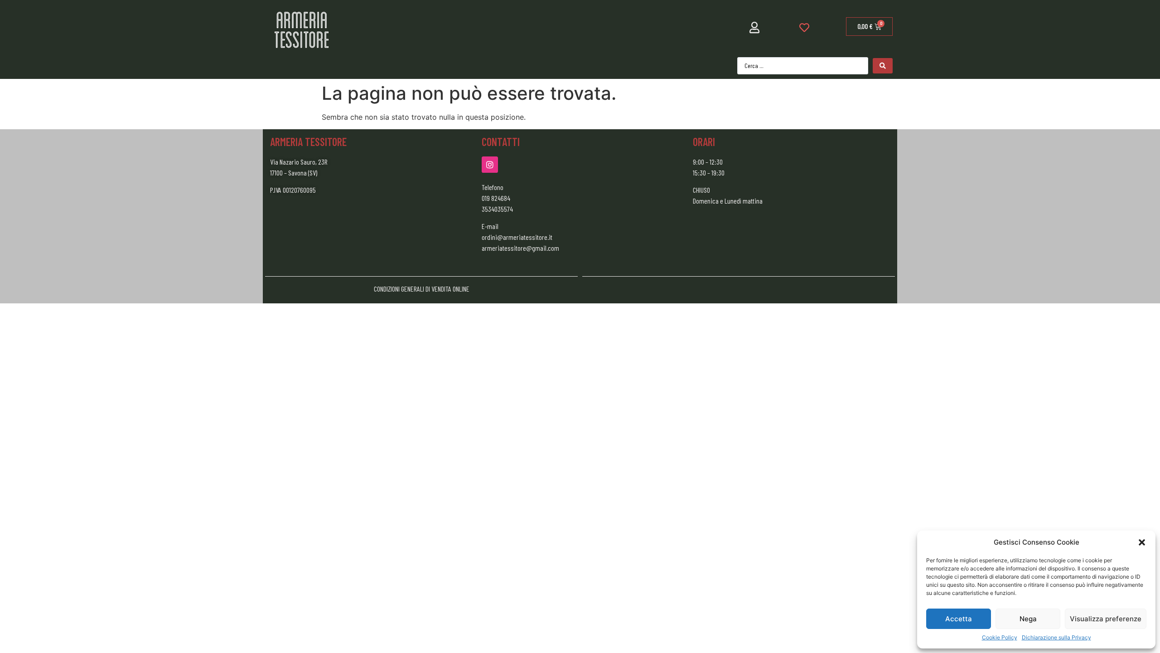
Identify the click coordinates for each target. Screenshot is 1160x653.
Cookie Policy (999, 637)
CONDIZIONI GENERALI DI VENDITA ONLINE (421, 288)
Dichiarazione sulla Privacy (1056, 637)
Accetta (958, 618)
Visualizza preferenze (1105, 618)
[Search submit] (883, 65)
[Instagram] (490, 164)
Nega (1028, 618)
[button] (1141, 542)
